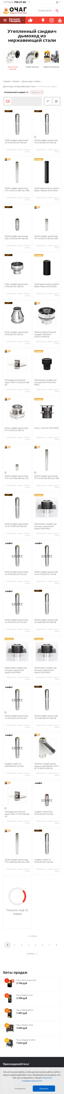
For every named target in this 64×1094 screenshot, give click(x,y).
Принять (43, 1088)
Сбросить (35, 92)
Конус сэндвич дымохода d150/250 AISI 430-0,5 (16, 333)
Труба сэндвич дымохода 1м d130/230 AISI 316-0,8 (16, 573)
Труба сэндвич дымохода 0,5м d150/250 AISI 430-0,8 (16, 237)
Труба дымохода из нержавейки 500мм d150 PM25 (46, 285)
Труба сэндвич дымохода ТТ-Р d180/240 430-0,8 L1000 (17, 861)
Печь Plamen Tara (24, 995)
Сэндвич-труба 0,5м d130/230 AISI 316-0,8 (43, 813)
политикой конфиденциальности (37, 1079)
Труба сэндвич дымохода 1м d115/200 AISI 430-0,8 (16, 525)
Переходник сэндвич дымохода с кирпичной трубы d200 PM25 (45, 526)
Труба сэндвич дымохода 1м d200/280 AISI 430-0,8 (46, 621)
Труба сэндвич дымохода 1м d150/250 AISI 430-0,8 (16, 141)
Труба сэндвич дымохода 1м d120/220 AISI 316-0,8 (16, 717)
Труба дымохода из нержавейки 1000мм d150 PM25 (46, 189)
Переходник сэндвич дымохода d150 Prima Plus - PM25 (45, 382)
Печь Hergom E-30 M (25, 1040)
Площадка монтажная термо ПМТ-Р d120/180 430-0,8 (17, 814)
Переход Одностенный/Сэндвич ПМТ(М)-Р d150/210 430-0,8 (45, 334)
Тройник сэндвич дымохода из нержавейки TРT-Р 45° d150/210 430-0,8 (46, 766)
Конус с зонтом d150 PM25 (46, 428)
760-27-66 (14, 2)
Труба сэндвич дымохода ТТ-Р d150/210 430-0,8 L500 (46, 237)
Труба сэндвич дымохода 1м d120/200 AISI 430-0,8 (46, 141)
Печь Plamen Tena (24, 1025)
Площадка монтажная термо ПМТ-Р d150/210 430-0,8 (17, 382)
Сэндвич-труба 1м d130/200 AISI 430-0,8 (43, 861)
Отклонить (20, 1088)
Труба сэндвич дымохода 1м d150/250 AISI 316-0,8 (16, 621)
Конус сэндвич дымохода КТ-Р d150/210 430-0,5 (16, 429)
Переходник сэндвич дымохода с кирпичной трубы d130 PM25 (16, 670)
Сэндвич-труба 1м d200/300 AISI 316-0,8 (14, 765)
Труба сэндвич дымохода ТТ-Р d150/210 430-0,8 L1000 (17, 189)
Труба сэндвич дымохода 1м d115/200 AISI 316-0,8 (46, 573)
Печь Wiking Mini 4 (24, 1010)
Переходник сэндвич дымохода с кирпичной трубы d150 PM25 (45, 670)
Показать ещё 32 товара (17, 911)
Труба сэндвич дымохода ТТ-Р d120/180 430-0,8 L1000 (46, 477)
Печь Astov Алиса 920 (26, 980)
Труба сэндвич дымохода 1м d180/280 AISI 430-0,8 (46, 717)
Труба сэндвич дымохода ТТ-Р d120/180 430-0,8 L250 (16, 477)
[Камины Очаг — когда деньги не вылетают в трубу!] (15, 10)
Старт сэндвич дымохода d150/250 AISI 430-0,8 (16, 285)
